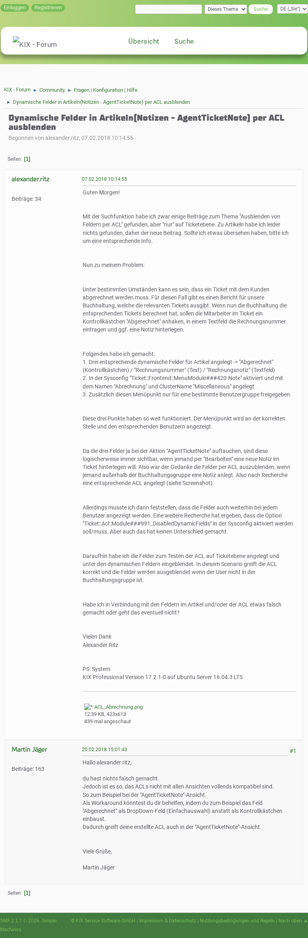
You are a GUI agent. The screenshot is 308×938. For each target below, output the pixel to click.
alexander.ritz (30, 179)
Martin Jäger (29, 749)
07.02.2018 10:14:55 (104, 179)
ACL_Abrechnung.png (118, 707)
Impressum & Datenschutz (167, 921)
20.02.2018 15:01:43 (104, 749)
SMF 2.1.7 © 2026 (19, 921)
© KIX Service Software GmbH (103, 921)
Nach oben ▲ (293, 921)
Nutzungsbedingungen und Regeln (237, 921)
